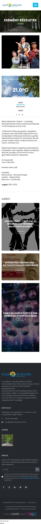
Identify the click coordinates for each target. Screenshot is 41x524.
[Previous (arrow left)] (1, 523)
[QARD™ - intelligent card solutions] (15, 514)
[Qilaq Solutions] (32, 514)
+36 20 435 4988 (11, 419)
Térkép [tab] (20, 110)
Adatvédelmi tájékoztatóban (29, 478)
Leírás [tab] (20, 102)
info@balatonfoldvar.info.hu (15, 422)
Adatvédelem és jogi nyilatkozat (14, 502)
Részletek (20, 232)
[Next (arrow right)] (3, 523)
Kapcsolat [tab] (20, 106)
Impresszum (32, 502)
